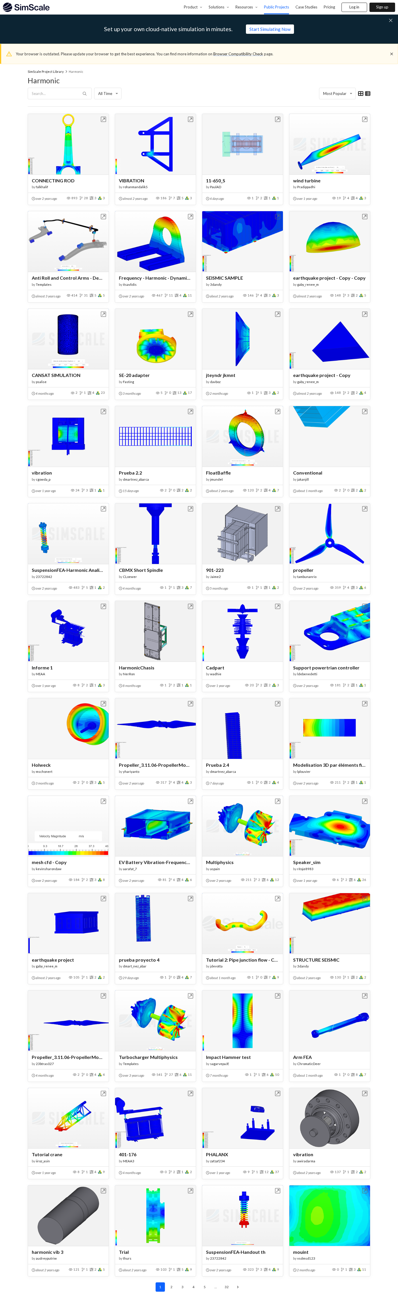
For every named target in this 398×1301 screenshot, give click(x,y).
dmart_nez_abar (135, 966)
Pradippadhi (306, 187)
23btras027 (45, 1064)
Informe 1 (42, 667)
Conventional (307, 472)
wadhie (215, 674)
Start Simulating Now (269, 29)
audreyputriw (46, 1258)
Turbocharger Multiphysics (148, 1057)
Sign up (382, 7)
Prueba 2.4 (217, 765)
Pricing (329, 7)
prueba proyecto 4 (139, 959)
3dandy (216, 284)
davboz (215, 382)
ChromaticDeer (309, 1064)
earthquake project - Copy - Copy (329, 278)
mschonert (44, 771)
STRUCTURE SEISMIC (316, 959)
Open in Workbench (104, 119)
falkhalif (42, 187)
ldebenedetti (307, 674)
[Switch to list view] (367, 93)
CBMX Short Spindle (141, 570)
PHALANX (217, 1154)
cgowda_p (43, 479)
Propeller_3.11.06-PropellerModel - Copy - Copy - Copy (68, 1057)
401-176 (127, 1154)
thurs (127, 1258)
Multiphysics (220, 862)
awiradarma (306, 1161)
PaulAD (215, 187)
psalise (41, 382)
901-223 (214, 570)
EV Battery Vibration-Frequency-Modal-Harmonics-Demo (155, 862)
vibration (42, 472)
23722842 (44, 577)
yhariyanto (131, 771)
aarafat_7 (130, 869)
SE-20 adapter (134, 375)
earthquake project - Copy (322, 375)
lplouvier (304, 771)
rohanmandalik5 (135, 187)
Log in (354, 7)
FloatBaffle (218, 472)
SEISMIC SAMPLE (224, 278)
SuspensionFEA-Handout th (235, 1252)
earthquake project (53, 959)
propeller (303, 570)
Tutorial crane (47, 1154)
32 (227, 1287)
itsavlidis (130, 284)
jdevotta (216, 966)
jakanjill (303, 479)
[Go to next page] (237, 1287)
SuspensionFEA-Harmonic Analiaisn (68, 570)
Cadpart (215, 667)
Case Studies (306, 7)
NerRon (129, 674)
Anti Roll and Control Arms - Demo (68, 278)
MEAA (40, 674)
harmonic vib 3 (47, 1252)
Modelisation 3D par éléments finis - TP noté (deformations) (329, 765)
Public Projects (276, 7)
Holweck (41, 765)
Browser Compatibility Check (238, 54)
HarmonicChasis (136, 667)
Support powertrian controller (326, 667)
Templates (44, 284)
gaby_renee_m (308, 284)
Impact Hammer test (228, 1057)
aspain (215, 869)
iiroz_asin (43, 1161)
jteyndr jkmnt (220, 375)
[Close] (391, 54)
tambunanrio (306, 577)
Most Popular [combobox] (334, 93)
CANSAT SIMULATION (56, 375)
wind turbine (306, 180)
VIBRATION (131, 180)
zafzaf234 (217, 1161)
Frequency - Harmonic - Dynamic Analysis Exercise (155, 278)
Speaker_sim (306, 862)
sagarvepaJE (219, 1064)
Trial (124, 1252)
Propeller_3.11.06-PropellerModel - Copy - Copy (155, 765)
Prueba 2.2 (130, 472)
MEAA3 (128, 1161)
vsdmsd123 (306, 1258)
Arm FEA (302, 1057)
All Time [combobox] (105, 93)
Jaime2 (215, 577)
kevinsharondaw (48, 869)
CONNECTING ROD (53, 180)
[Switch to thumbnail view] (360, 93)
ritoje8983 (305, 869)
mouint (301, 1252)
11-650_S (215, 180)
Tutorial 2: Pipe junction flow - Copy (242, 959)
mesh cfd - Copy (49, 862)
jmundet (216, 479)
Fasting (128, 382)
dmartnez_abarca (136, 479)
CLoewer (130, 577)
